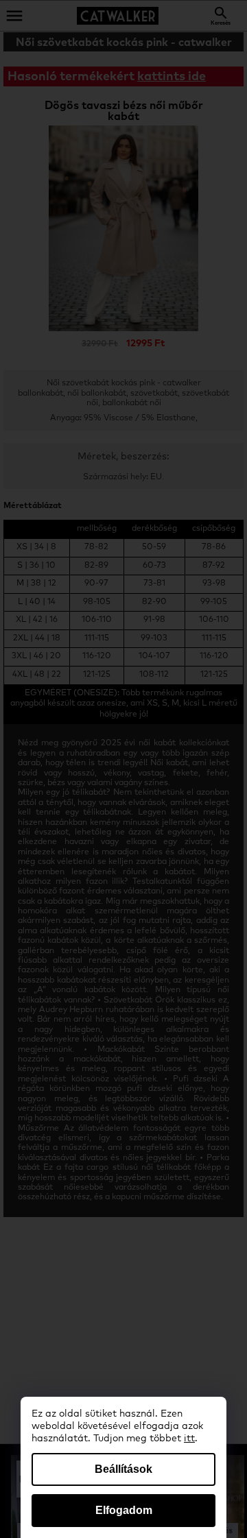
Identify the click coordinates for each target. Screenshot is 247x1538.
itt (189, 1438)
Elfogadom (123, 1510)
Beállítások (123, 1469)
